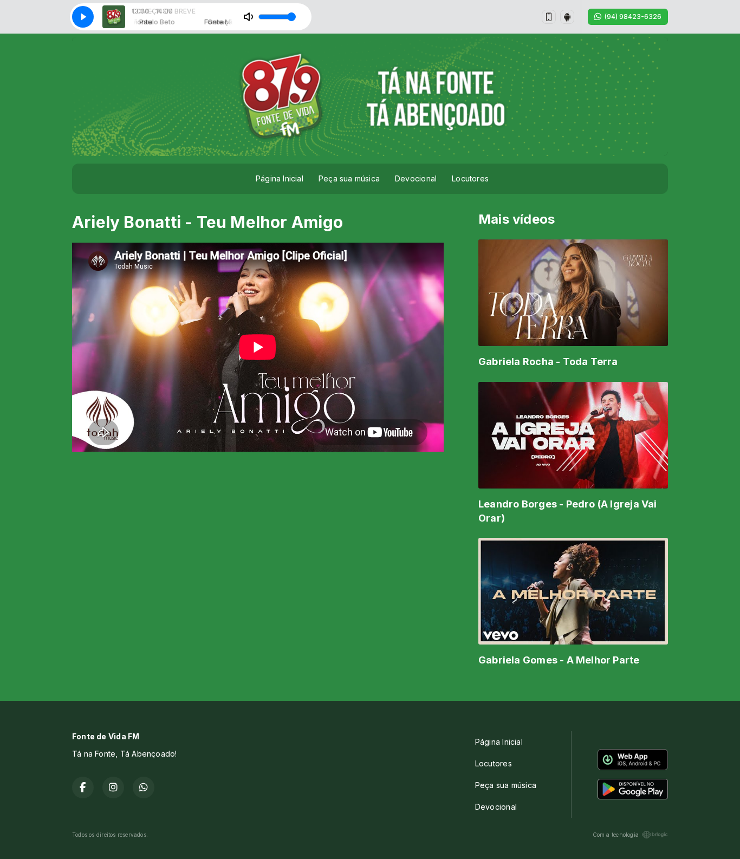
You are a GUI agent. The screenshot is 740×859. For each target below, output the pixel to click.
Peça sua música (349, 178)
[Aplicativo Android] (567, 17)
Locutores (470, 178)
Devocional (416, 178)
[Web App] (549, 17)
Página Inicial (279, 178)
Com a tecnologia (616, 834)
